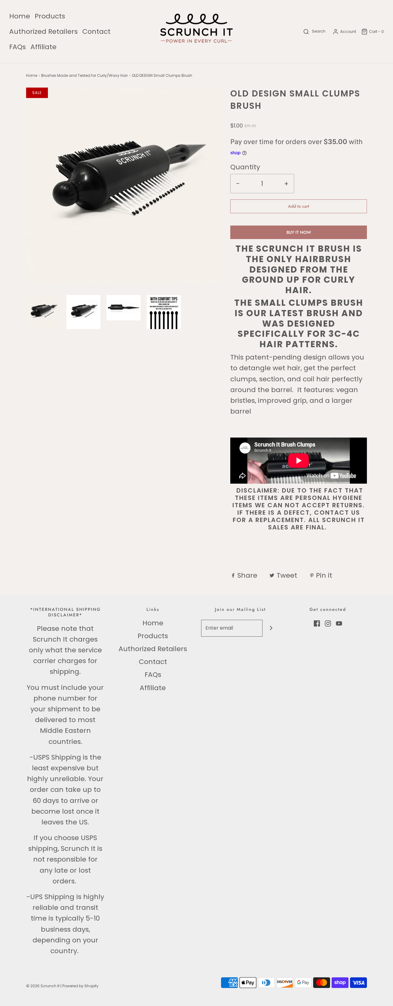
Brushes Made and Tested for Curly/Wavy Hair (84, 75)
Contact (96, 31)
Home (19, 16)
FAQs (17, 47)
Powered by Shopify (80, 985)
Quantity (245, 167)
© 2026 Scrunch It (43, 985)
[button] (43, 312)
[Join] (271, 628)
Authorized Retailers (43, 31)
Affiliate (43, 47)
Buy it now (298, 232)
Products (50, 16)
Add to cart (298, 206)
